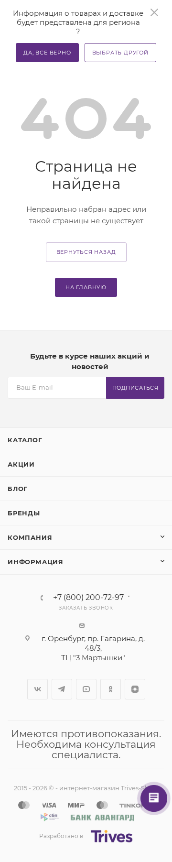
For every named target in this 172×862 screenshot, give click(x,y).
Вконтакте (37, 689)
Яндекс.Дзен (135, 689)
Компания (30, 537)
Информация (36, 562)
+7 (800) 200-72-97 (88, 597)
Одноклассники (110, 689)
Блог (18, 488)
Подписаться (135, 387)
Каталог (25, 440)
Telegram (62, 689)
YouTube (86, 689)
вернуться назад (86, 252)
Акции (21, 464)
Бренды (24, 513)
